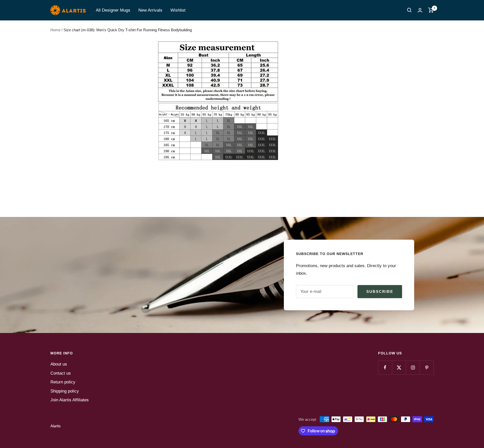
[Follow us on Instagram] (413, 367)
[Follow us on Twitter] (399, 367)
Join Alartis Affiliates (69, 400)
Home (55, 30)
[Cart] (431, 10)
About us (58, 364)
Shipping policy (64, 391)
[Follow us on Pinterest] (427, 367)
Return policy (62, 382)
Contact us (60, 373)
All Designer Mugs (113, 10)
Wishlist (178, 10)
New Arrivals (150, 10)
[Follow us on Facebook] (385, 367)
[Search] (409, 10)
